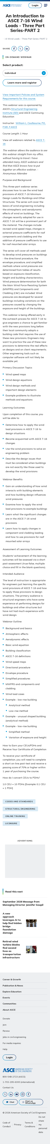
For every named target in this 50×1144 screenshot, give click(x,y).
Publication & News (13, 985)
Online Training (15, 816)
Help (5, 1049)
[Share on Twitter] (20, 48)
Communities (9, 1003)
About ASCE (9, 1009)
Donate (6, 1018)
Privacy (17, 1124)
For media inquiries (12, 1043)
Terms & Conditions (30, 1124)
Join (4, 1024)
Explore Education (12, 991)
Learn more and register (22, 82)
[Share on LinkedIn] (26, 48)
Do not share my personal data (43, 1124)
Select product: (13, 65)
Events (6, 997)
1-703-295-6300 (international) (19, 1082)
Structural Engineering (20, 809)
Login (35, 5)
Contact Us (8, 1087)
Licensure (11, 823)
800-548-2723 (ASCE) (14, 1076)
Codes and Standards (19, 801)
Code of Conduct (7, 1124)
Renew (6, 1031)
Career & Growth (12, 979)
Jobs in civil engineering (14, 1037)
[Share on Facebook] (14, 48)
